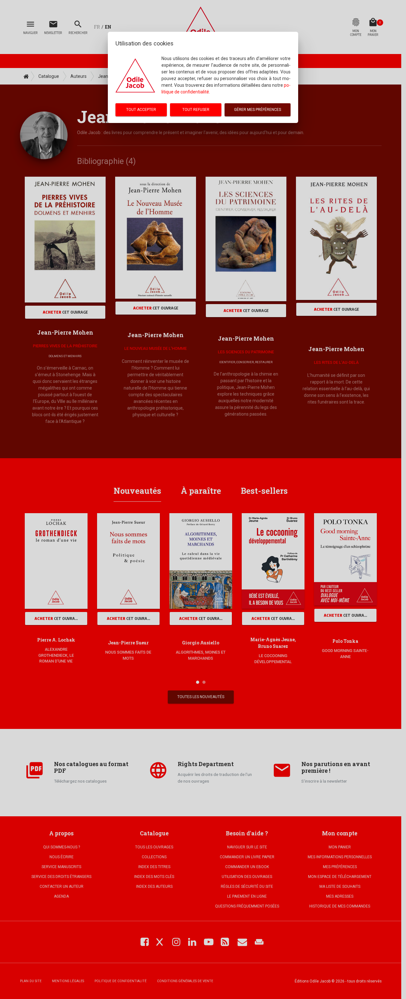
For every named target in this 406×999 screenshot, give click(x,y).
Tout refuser (195, 109)
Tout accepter (141, 109)
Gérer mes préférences (257, 109)
